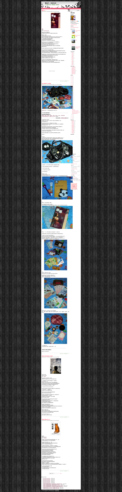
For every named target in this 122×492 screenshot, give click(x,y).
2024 (72, 78)
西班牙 (72, 64)
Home (42, 8)
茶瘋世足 (73, 129)
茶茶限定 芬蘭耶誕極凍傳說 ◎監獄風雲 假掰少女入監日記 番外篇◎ (53, 485)
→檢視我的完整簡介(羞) (74, 24)
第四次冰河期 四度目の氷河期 (47, 356)
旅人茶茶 (73, 120)
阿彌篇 (43, 115)
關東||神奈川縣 (73, 70)
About (45, 8)
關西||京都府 (73, 71)
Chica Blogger (57, 490)
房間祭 (44, 110)
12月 (72, 97)
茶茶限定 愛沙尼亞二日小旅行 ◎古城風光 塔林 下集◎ (51, 487)
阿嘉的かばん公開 (52, 116)
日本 (72, 60)
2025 (72, 77)
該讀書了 (45, 11)
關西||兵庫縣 (73, 72)
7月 (72, 103)
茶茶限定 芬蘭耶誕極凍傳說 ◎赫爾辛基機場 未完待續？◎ (51, 484)
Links (48, 8)
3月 (72, 108)
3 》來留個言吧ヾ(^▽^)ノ (66, 353)
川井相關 (73, 130)
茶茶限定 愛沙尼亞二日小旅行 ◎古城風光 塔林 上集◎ (51, 488)
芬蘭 (72, 63)
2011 (72, 94)
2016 (72, 88)
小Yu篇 (59, 115)
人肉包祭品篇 (63, 115)
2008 (72, 118)
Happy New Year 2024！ (74, 177)
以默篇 (46, 115)
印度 (72, 52)
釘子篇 (56, 115)
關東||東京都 (73, 69)
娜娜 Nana (43, 10)
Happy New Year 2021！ (47, 480)
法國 (72, 62)
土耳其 (72, 53)
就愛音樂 (73, 126)
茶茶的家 (73, 128)
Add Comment (61, 353)
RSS (50, 8)
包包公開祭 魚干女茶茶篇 (46, 83)
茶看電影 (73, 127)
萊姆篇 (51, 115)
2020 (72, 83)
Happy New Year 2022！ (47, 479)
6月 (72, 104)
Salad (57, 137)
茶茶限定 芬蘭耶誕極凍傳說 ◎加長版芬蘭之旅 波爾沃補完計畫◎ (52, 483)
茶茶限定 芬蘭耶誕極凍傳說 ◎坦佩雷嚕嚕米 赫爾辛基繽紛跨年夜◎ (53, 486)
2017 (72, 87)
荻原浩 (45, 376)
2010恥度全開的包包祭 (45, 116)
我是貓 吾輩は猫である (46, 419)
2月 (72, 114)
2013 (72, 92)
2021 (72, 82)
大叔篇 (54, 115)
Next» (61, 473)
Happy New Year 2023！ (47, 478)
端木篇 (48, 115)
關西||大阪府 (73, 73)
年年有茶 (45, 84)
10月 (72, 99)
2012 (72, 93)
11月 (72, 98)
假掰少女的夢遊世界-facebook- (74, 27)
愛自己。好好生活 (50, 3)
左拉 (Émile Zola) (46, 30)
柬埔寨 (72, 61)
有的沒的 (48, 84)
